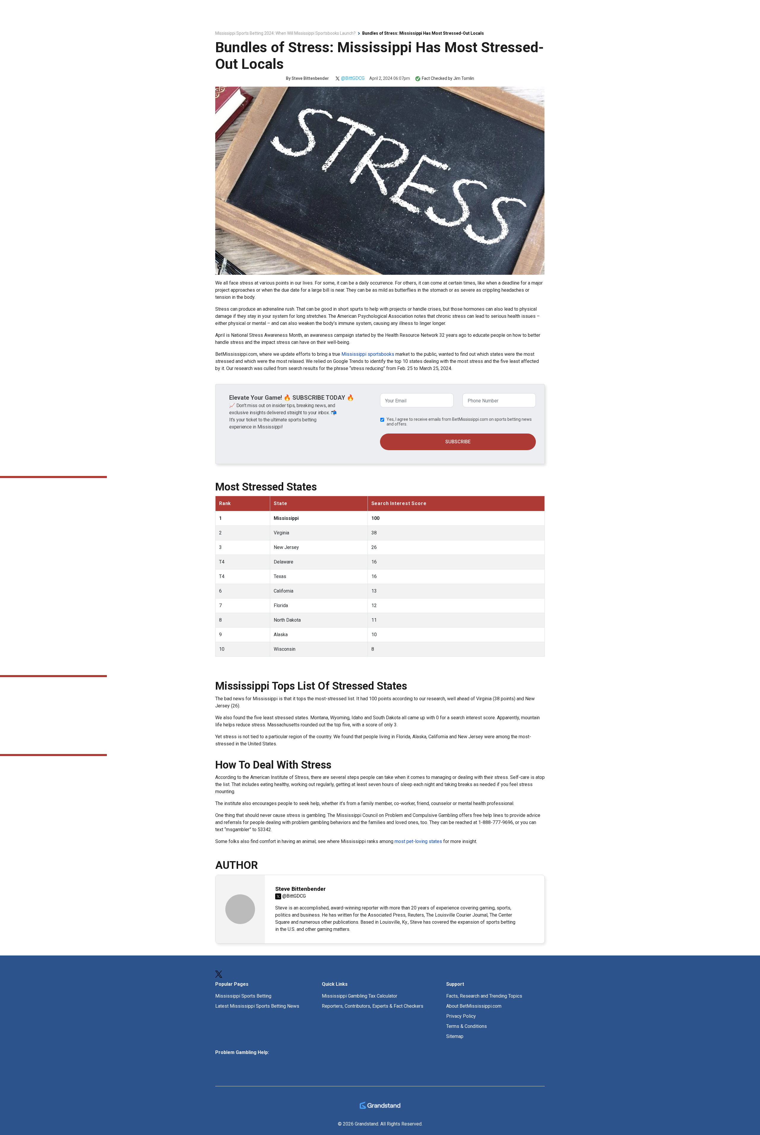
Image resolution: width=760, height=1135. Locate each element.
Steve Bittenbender (310, 78)
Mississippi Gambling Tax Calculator (359, 996)
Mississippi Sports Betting (243, 996)
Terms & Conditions (466, 1026)
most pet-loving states (418, 841)
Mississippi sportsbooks (367, 354)
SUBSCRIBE (458, 442)
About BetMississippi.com (473, 1006)
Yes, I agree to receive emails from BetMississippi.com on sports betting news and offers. (459, 421)
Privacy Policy (461, 1016)
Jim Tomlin (463, 78)
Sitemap (454, 1036)
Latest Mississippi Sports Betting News (257, 1006)
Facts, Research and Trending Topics (484, 996)
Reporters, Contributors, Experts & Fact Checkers (372, 1006)
